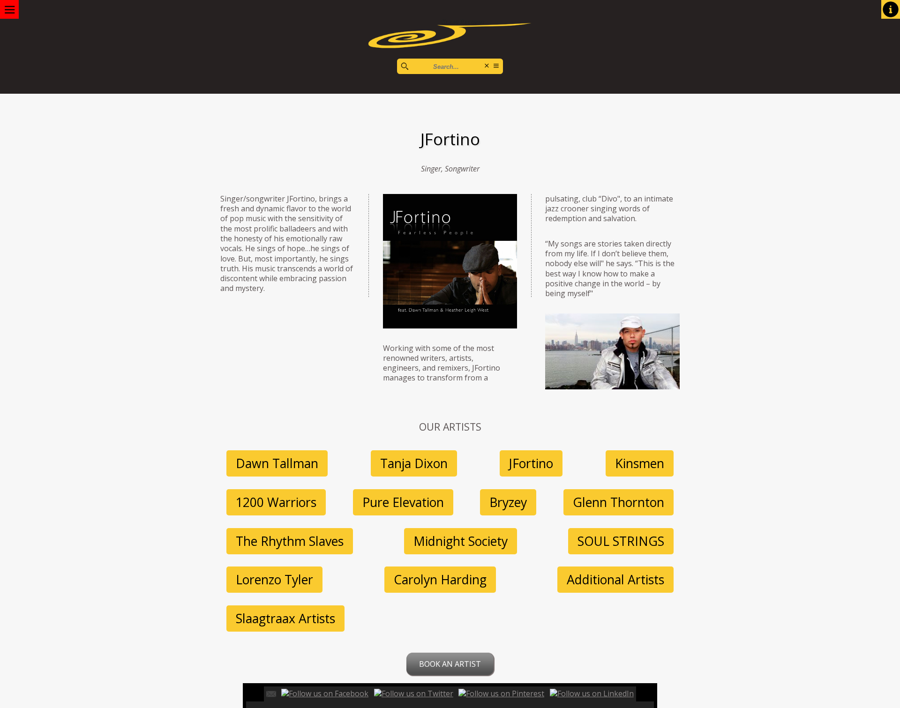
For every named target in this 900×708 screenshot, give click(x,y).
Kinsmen (639, 463)
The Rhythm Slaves (290, 541)
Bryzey (508, 502)
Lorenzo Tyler (274, 579)
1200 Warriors (276, 502)
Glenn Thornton (618, 502)
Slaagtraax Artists (285, 618)
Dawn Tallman (277, 463)
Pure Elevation (403, 502)
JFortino (531, 463)
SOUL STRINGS (621, 541)
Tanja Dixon (414, 463)
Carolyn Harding (440, 579)
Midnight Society (460, 541)
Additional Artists (615, 579)
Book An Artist (450, 664)
